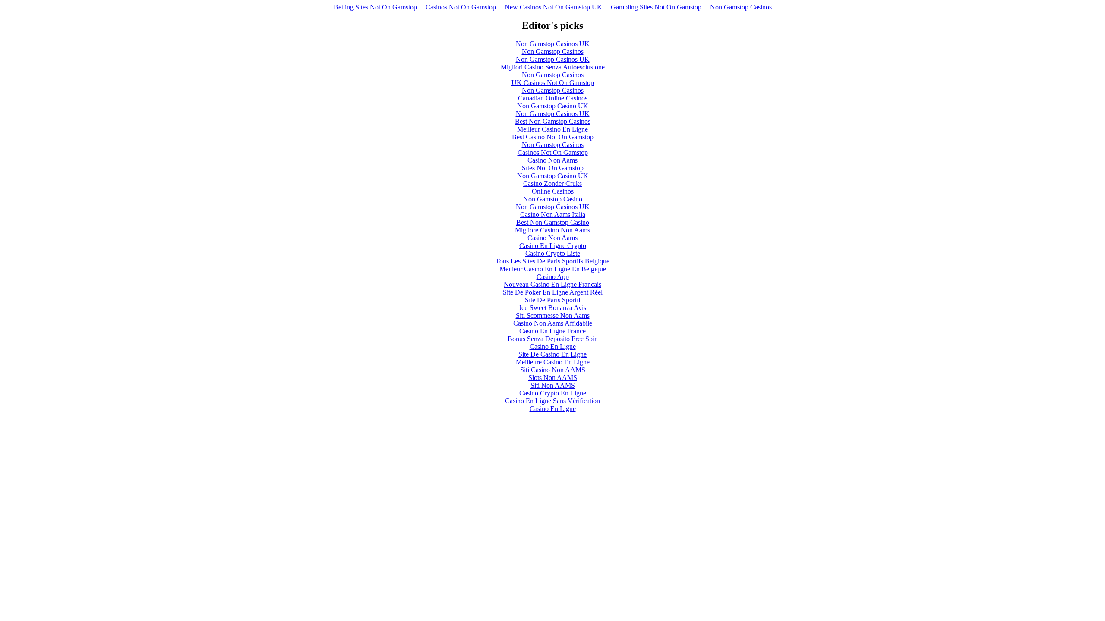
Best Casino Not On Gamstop (553, 137)
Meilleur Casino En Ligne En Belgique (552, 269)
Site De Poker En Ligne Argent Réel (553, 292)
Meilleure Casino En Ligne (553, 362)
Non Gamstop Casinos (741, 7)
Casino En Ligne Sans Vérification (552, 401)
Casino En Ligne (553, 346)
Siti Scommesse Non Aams (553, 315)
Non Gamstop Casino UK (552, 106)
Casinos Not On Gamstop (461, 7)
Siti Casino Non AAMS (552, 369)
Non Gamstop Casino (552, 199)
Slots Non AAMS (552, 377)
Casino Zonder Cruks (552, 183)
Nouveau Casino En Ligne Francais (552, 284)
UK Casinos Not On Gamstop (552, 82)
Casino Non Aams (552, 160)
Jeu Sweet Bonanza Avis (552, 307)
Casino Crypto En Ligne (552, 393)
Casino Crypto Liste (552, 253)
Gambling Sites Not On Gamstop (656, 7)
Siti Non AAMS (552, 385)
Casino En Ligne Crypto (552, 245)
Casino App (553, 276)
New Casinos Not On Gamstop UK (553, 7)
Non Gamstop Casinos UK (553, 43)
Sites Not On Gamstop (553, 168)
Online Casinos (553, 191)
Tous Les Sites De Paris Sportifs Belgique (552, 261)
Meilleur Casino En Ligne (552, 129)
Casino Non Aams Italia (552, 214)
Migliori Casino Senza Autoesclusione (553, 67)
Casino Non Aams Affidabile (552, 323)
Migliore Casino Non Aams (552, 230)
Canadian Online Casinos (552, 98)
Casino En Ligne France (552, 331)
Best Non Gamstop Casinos (552, 121)
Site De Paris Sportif (553, 300)
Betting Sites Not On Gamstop (375, 7)
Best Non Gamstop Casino (552, 222)
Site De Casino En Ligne (552, 354)
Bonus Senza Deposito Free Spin (553, 338)
